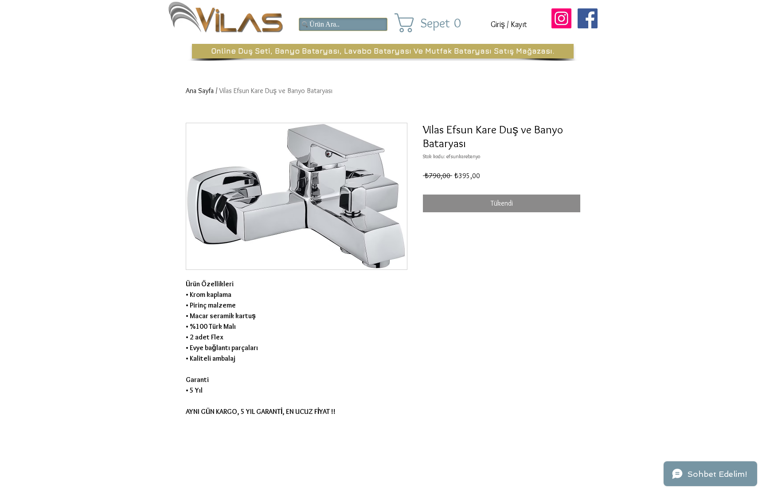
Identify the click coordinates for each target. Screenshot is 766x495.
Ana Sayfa (200, 90)
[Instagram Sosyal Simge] (561, 18)
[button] (435, 22)
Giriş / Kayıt (509, 24)
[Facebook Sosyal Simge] (588, 18)
